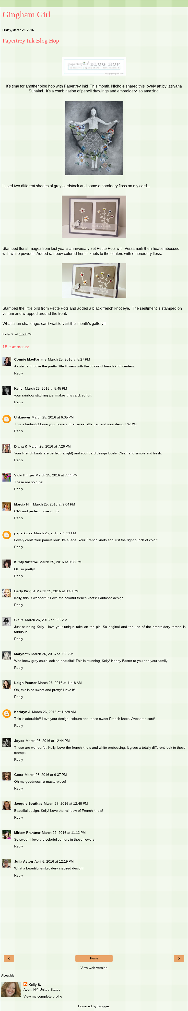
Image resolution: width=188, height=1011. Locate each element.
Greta (18, 775)
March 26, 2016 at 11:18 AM (60, 683)
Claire (19, 620)
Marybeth (22, 654)
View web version (94, 968)
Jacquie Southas (28, 803)
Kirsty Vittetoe (26, 562)
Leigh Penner (25, 683)
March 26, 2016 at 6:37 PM (46, 775)
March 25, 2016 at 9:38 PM (60, 562)
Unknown (22, 417)
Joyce (19, 741)
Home (94, 958)
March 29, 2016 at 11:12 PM (64, 833)
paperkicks (23, 533)
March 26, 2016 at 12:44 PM (48, 741)
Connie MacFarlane (30, 359)
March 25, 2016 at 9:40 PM (57, 591)
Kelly (19, 388)
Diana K (20, 446)
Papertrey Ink (75, 86)
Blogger (103, 1006)
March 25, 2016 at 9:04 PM (54, 504)
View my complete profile (43, 996)
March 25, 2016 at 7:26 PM (50, 446)
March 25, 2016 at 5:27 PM (69, 359)
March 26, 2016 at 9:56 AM (52, 654)
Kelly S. (34, 985)
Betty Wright (24, 591)
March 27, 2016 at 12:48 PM (66, 803)
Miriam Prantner (27, 833)
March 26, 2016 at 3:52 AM (46, 620)
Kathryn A (22, 712)
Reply (18, 373)
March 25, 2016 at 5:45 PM (46, 388)
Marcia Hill (23, 504)
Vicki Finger (24, 475)
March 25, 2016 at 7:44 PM (56, 475)
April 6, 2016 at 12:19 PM (54, 861)
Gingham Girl (26, 14)
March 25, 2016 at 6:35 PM (53, 417)
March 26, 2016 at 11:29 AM (54, 712)
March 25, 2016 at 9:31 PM (55, 533)
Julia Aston (23, 861)
